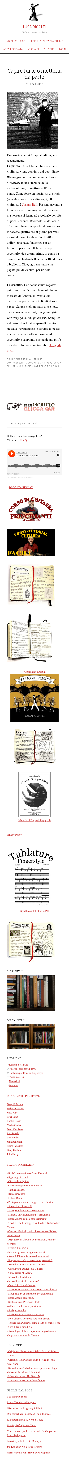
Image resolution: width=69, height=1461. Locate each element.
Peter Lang (12, 1116)
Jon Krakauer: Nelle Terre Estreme (24, 1446)
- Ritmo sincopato (16, 1193)
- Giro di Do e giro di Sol (19, 1326)
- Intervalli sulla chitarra (19, 1277)
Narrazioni (14, 1081)
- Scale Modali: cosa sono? (20, 1297)
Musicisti (13, 1085)
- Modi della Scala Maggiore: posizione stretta (30, 1293)
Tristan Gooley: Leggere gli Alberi (24, 1408)
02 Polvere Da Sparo (25, 477)
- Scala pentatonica (16, 1310)
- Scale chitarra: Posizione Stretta (23, 1301)
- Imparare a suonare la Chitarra (23, 1335)
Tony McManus (15, 1104)
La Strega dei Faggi (17, 1396)
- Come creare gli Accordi (20, 1272)
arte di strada (42, 362)
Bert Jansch (13, 1133)
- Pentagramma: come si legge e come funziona (31, 1202)
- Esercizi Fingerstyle (17, 1247)
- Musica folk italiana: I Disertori (23, 1372)
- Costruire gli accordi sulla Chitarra (25, 1268)
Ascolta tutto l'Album (34, 671)
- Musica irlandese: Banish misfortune (26, 1380)
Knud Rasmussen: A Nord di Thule (25, 1419)
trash (56, 366)
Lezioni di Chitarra (18, 1064)
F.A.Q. (23, 440)
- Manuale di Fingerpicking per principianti (28, 1214)
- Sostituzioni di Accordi (19, 1206)
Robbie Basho (14, 1120)
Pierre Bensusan (15, 1145)
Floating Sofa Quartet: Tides (21, 1425)
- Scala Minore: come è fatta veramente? (27, 1218)
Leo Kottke (12, 1137)
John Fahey (12, 1154)
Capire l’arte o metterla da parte (34, 73)
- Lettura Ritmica (15, 1198)
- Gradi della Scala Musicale (21, 1285)
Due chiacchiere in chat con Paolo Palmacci (29, 1413)
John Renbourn (14, 1141)
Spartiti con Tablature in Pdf (34, 910)
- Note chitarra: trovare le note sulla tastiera (28, 1318)
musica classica (23, 366)
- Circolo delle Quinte (18, 1181)
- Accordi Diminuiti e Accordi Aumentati (28, 1256)
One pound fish (43, 366)
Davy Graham (14, 1150)
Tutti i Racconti (17, 1077)
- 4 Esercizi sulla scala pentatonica (24, 1306)
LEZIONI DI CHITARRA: (21, 1164)
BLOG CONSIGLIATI (21, 487)
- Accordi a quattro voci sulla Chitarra (26, 1264)
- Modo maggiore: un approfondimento (26, 1252)
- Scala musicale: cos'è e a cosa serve (25, 1314)
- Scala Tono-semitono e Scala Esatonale (27, 1173)
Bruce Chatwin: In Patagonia (21, 1402)
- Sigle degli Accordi (17, 1177)
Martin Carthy (14, 1125)
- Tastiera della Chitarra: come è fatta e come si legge (33, 1322)
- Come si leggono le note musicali (24, 1185)
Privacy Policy (14, 834)
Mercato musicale (34, 359)
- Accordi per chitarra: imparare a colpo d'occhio (31, 1331)
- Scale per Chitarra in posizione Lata (25, 1210)
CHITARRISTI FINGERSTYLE (24, 1096)
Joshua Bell (29, 204)
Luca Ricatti (34, 27)
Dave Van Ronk (15, 1129)
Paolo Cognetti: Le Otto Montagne (24, 1441)
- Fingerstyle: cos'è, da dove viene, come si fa (29, 1260)
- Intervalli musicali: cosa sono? (23, 1281)
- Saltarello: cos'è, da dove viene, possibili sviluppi (32, 1368)
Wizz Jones (12, 1112)
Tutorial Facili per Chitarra (22, 1068)
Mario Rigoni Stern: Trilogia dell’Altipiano (28, 1452)
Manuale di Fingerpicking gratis (34, 820)
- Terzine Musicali (16, 1189)
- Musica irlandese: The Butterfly (23, 1376)
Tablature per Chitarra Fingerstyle (26, 1072)
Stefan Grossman (15, 1108)
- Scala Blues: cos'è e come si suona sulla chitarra (32, 1289)
